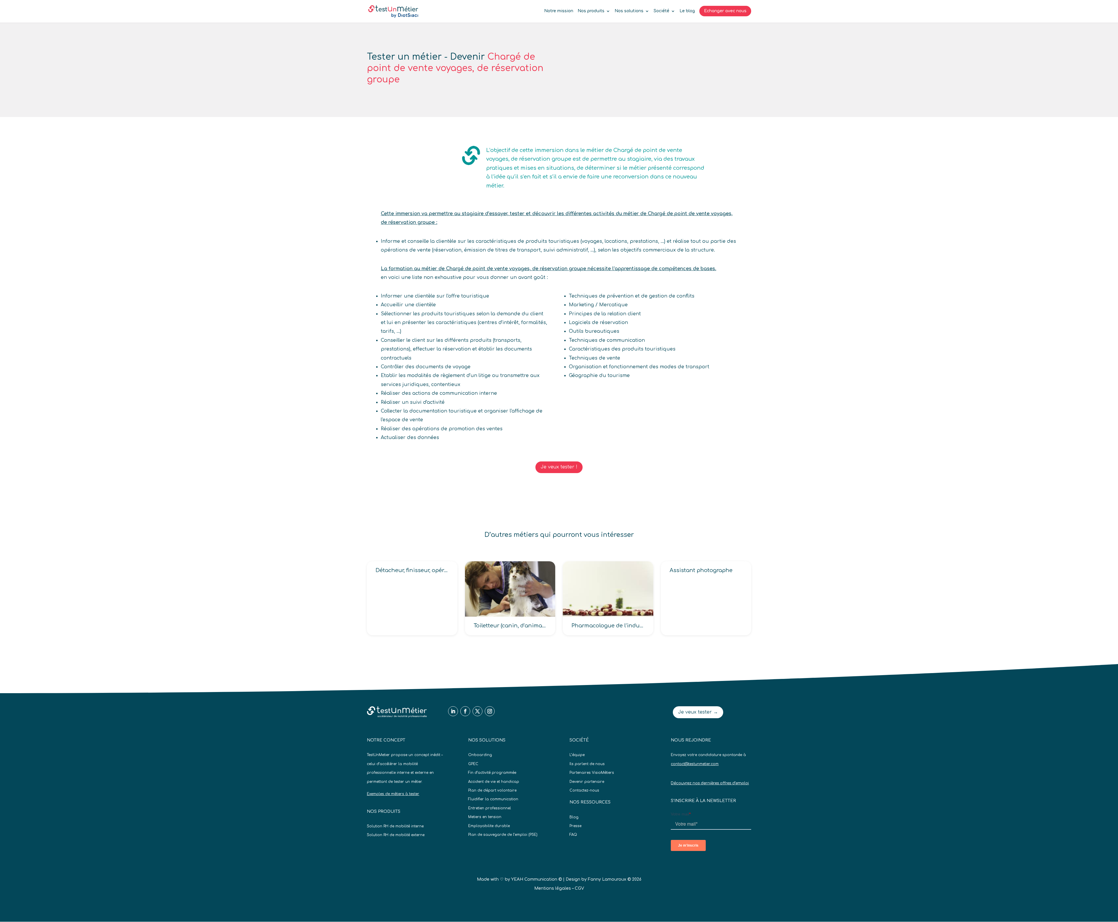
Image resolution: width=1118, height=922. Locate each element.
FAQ (573, 835)
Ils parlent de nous (587, 764)
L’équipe (577, 755)
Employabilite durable (489, 826)
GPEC (473, 764)
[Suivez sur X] (477, 711)
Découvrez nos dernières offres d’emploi (710, 783)
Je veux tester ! (559, 467)
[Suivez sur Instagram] (490, 711)
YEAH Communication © (536, 879)
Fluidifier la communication (493, 799)
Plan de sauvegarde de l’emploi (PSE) (502, 835)
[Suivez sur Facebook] (465, 711)
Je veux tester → (698, 712)
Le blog (687, 11)
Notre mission (558, 11)
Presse (575, 826)
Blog (574, 817)
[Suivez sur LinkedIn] (453, 711)
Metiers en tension (484, 817)
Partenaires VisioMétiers (591, 773)
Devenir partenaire (586, 782)
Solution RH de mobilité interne (395, 826)
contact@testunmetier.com (695, 764)
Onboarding (480, 755)
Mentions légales (552, 888)
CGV (579, 888)
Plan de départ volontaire (492, 790)
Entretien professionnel (489, 808)
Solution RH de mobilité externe (395, 835)
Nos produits (591, 11)
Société (661, 11)
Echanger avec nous (725, 11)
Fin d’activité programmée (492, 773)
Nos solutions (629, 11)
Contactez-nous (584, 790)
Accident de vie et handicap (493, 782)
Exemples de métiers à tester (393, 794)
